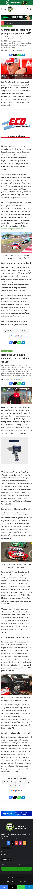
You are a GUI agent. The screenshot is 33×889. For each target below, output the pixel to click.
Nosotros (3, 852)
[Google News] (16, 336)
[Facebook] (10, 55)
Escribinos (4, 854)
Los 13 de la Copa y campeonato (12, 23)
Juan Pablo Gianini (22, 331)
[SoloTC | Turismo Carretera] (15, 9)
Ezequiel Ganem (7, 50)
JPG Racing (8, 331)
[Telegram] (22, 55)
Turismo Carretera (7, 26)
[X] (14, 55)
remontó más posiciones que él (12, 228)
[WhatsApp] (18, 55)
